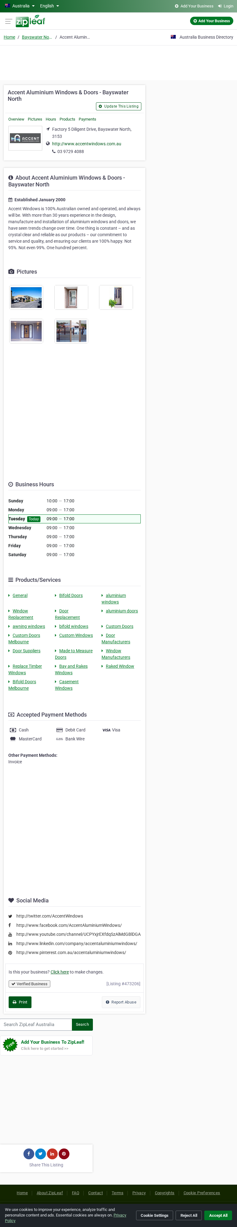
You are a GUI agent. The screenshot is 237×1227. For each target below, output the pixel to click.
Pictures (35, 119)
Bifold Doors (71, 595)
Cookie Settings (154, 1215)
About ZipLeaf (50, 1193)
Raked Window (120, 666)
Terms (117, 1193)
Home (9, 37)
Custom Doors (119, 626)
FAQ (75, 1193)
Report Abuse (123, 1002)
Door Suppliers (26, 650)
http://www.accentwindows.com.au (86, 143)
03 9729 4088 (70, 151)
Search (82, 1024)
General (20, 595)
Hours (51, 119)
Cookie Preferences (202, 1193)
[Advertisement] (118, 62)
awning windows (29, 626)
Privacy (139, 1193)
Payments (87, 119)
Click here (60, 971)
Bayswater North (37, 37)
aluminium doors (122, 610)
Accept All (218, 1215)
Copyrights (165, 1193)
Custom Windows (76, 635)
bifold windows (73, 626)
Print (22, 1002)
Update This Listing (121, 106)
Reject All (189, 1215)
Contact (95, 1193)
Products (67, 119)
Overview (16, 119)
